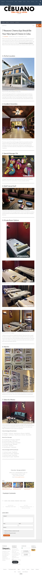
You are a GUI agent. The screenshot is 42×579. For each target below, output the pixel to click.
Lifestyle (20, 1)
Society (2, 4)
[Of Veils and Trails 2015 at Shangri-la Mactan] (29, 485)
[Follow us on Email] (39, 576)
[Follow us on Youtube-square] (37, 576)
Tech (36, 1)
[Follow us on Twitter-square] (35, 576)
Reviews (32, 1)
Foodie (28, 1)
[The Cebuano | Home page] (19, 9)
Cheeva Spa (12, 500)
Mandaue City (17, 500)
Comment (5, 516)
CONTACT (17, 22)
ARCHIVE (12, 22)
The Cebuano (5, 36)
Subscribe (15, 562)
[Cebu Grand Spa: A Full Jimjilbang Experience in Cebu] (7, 485)
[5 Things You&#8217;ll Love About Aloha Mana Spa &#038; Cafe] (18, 485)
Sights (16, 1)
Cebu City (6, 500)
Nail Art (24, 500)
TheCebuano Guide (9, 1)
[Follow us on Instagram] (33, 576)
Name (4, 523)
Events (24, 1)
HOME (3, 22)
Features (3, 1)
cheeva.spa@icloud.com (19, 477)
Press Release (8, 4)
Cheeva (9, 500)
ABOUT (7, 22)
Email (20, 523)
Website (4, 527)
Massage (21, 500)
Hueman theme (14, 576)
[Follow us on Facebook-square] (31, 576)
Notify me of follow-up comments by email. (12, 530)
